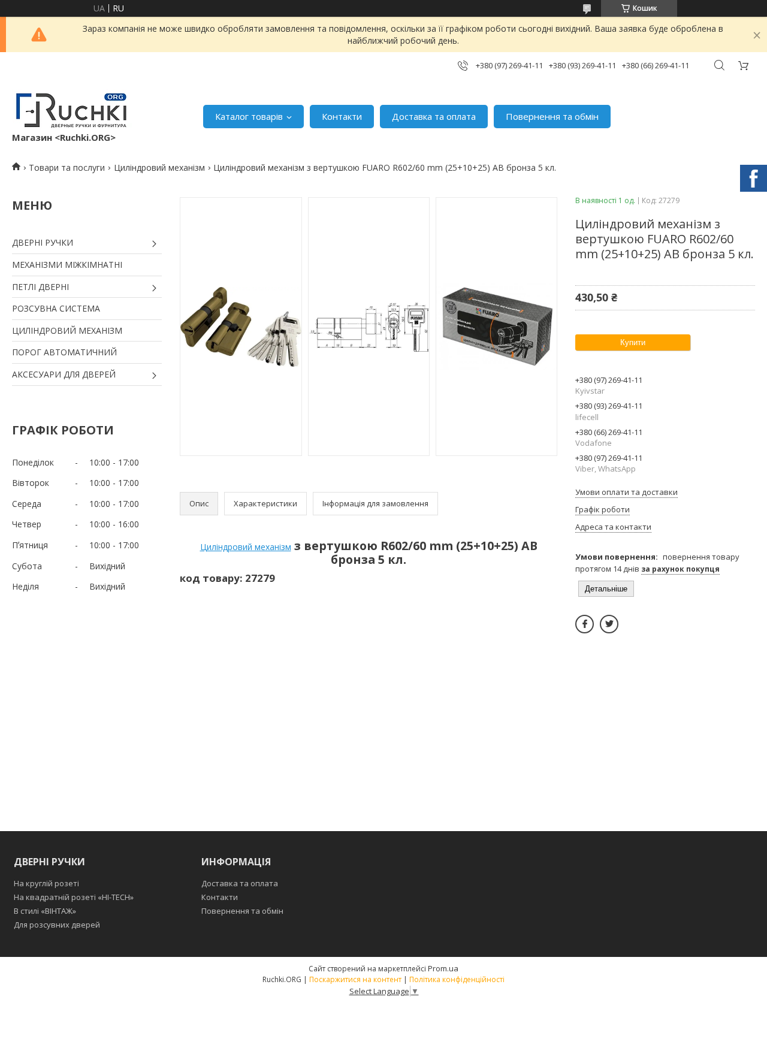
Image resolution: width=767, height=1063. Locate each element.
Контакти (342, 116)
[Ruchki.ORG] (72, 110)
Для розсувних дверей (57, 924)
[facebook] (584, 624)
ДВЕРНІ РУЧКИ (42, 242)
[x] (609, 624)
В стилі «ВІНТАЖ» (45, 910)
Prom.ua (443, 968)
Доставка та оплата (434, 116)
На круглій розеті (46, 883)
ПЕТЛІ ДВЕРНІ (40, 286)
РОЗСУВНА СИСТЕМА (56, 308)
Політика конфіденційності (457, 979)
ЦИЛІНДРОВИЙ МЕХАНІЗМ (67, 330)
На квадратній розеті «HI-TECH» (74, 897)
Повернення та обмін (552, 116)
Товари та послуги (67, 167)
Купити (632, 342)
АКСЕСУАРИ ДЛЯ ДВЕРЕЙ (64, 374)
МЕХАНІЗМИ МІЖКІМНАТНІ (67, 264)
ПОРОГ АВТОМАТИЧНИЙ (64, 352)
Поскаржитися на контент (355, 979)
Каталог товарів (249, 116)
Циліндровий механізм (159, 167)
